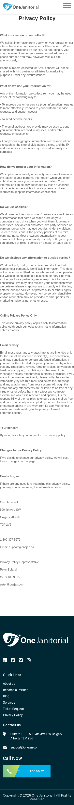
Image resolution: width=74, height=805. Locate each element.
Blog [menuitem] (6, 696)
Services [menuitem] (9, 702)
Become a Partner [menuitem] (15, 690)
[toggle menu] (67, 6)
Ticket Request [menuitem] (13, 709)
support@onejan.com (24, 747)
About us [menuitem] (9, 684)
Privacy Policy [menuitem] (13, 715)
